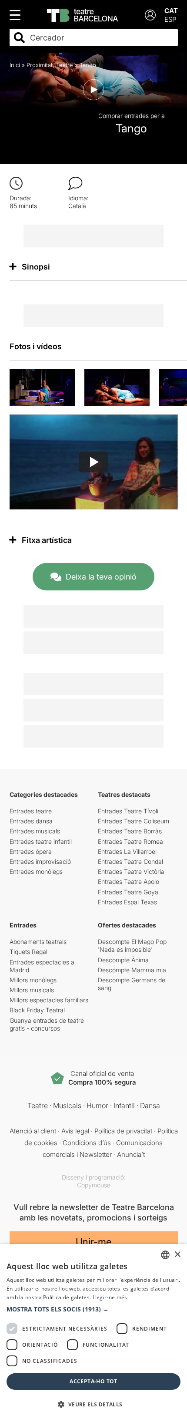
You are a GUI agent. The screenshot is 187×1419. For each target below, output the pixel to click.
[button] (93, 1309)
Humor (97, 1105)
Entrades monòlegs (36, 871)
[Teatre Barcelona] (82, 15)
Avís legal (75, 1131)
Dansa (150, 1105)
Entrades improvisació (40, 861)
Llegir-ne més (110, 1297)
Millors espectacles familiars (49, 1000)
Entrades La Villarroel (127, 851)
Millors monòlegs (33, 980)
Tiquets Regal (28, 951)
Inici (15, 64)
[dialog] (93, 1331)
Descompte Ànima (123, 960)
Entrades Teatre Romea (130, 841)
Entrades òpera (31, 851)
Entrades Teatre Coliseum (133, 821)
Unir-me (93, 1241)
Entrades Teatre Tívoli (128, 811)
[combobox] (101, 37)
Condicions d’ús (87, 1143)
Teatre (64, 64)
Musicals (67, 1105)
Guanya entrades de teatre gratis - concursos (47, 1024)
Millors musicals (32, 990)
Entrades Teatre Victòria (131, 871)
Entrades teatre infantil (41, 841)
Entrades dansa (31, 821)
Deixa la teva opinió (101, 576)
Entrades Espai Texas (127, 902)
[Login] (150, 15)
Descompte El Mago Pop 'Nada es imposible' (132, 945)
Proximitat (40, 64)
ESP (170, 19)
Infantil (124, 1105)
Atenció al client (33, 1131)
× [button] (177, 1254)
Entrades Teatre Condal (130, 861)
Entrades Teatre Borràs (130, 831)
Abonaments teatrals (38, 941)
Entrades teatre (31, 811)
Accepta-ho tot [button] (93, 1381)
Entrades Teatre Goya (128, 892)
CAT (171, 11)
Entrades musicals (35, 831)
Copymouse (93, 1185)
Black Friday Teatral (37, 1010)
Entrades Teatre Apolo (128, 881)
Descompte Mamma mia (132, 970)
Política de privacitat (123, 1131)
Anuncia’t (131, 1154)
